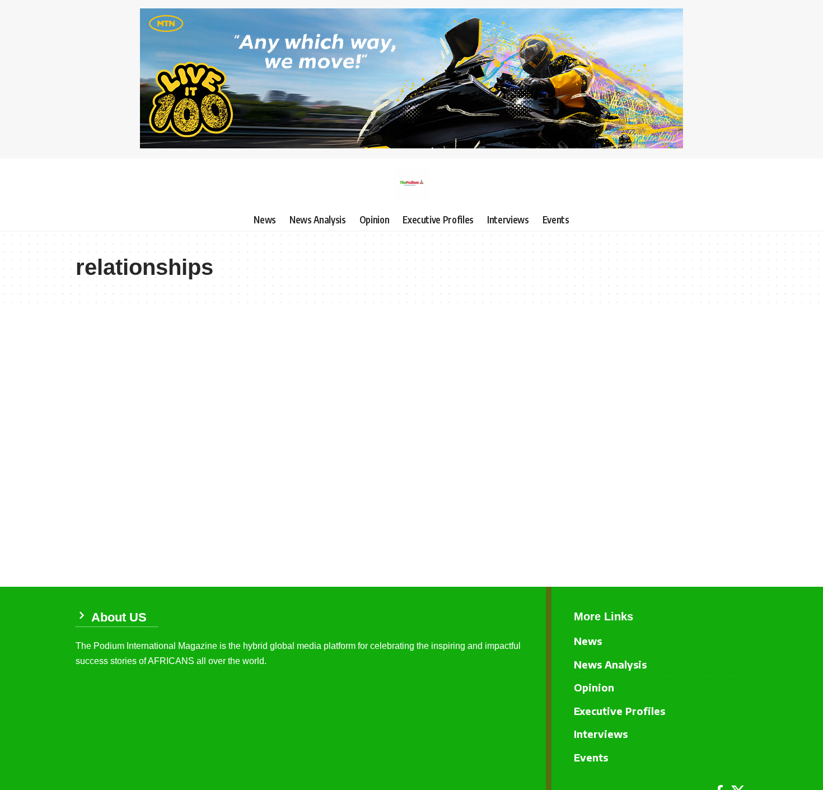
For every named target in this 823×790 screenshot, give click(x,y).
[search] (739, 183)
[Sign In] (84, 183)
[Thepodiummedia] (411, 183)
